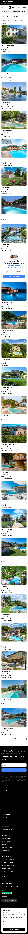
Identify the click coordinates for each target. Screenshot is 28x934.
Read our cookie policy (8, 921)
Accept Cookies (14, 929)
